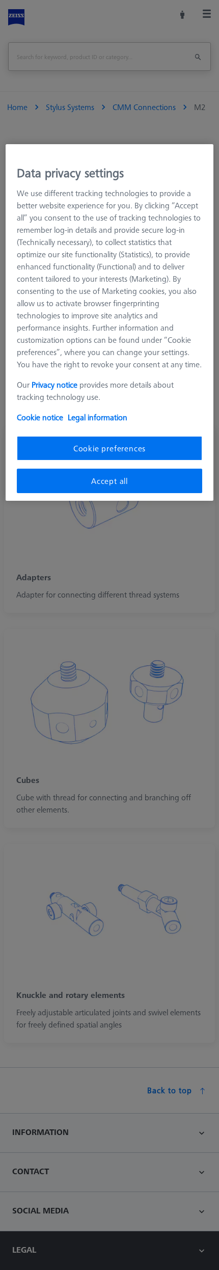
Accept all (109, 481)
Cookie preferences (109, 447)
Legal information (97, 416)
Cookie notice (40, 416)
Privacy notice (54, 384)
